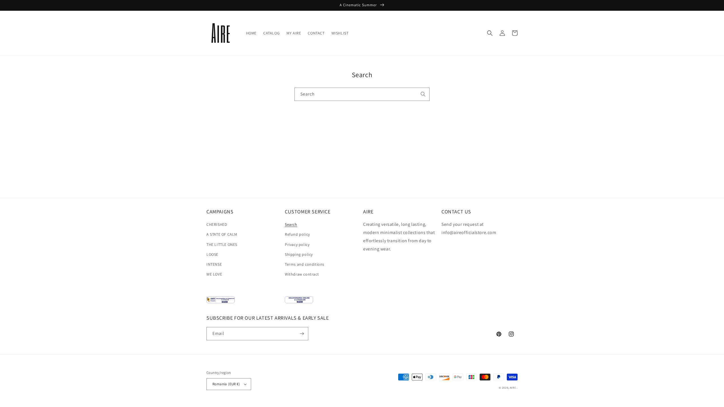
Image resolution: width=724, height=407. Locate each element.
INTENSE (214, 264)
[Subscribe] (302, 333)
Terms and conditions (304, 264)
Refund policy (297, 234)
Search (291, 224)
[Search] (423, 94)
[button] (490, 33)
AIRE (513, 387)
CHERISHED (216, 224)
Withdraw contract (302, 274)
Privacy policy (297, 244)
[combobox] (362, 94)
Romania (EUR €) (226, 384)
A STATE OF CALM (221, 234)
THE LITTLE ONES (221, 244)
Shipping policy (299, 254)
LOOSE (212, 254)
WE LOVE (214, 274)
